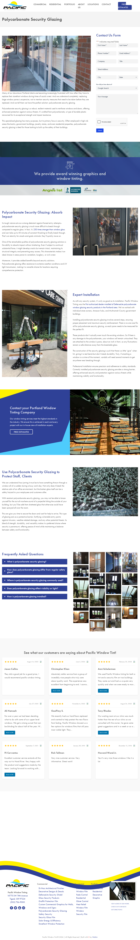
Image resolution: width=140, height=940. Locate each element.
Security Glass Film (47, 917)
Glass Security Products (49, 897)
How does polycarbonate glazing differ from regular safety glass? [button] (36, 571)
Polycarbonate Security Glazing (53, 910)
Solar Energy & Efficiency (50, 920)
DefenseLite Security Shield (50, 894)
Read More (56, 691)
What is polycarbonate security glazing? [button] (26, 561)
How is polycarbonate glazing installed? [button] (26, 596)
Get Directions (116, 910)
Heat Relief (81, 904)
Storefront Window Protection (51, 923)
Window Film (82, 907)
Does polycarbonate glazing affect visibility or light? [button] (32, 588)
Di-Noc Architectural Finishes (51, 888)
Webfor (95, 937)
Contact (106, 4)
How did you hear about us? (104, 84)
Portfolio (69, 4)
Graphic (96, 897)
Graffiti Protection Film (48, 901)
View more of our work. (120, 904)
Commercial (40, 4)
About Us (81, 6)
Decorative (97, 894)
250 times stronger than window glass (49, 229)
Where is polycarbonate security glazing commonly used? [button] (35, 580)
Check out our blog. (119, 907)
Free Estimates (123, 6)
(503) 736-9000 (17, 902)
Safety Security (45, 914)
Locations (93, 4)
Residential (55, 4)
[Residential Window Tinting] (97, 562)
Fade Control (82, 894)
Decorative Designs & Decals (51, 891)
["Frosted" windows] (81, 558)
